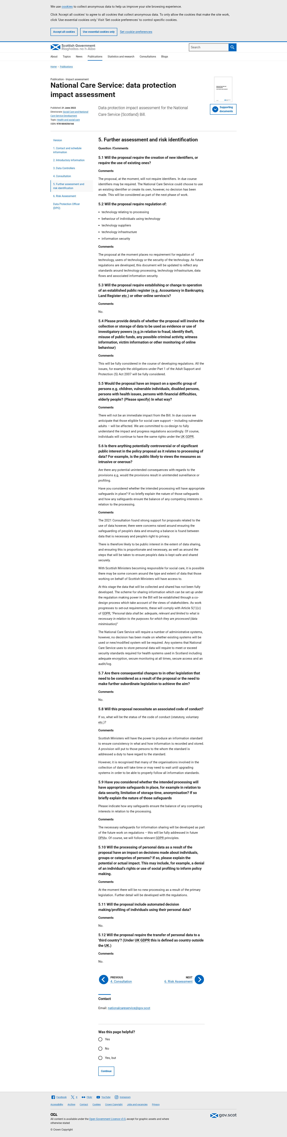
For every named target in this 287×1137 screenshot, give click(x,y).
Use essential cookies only (99, 31)
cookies (67, 6)
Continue (106, 1071)
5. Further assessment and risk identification (68, 186)
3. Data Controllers (64, 168)
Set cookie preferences (136, 32)
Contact (84, 1104)
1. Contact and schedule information (67, 150)
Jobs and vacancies (137, 1104)
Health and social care (68, 119)
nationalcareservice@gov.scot (129, 1008)
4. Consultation (62, 176)
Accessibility (56, 1104)
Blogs (164, 56)
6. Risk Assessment (64, 196)
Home (53, 66)
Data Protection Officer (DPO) (66, 206)
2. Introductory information (69, 160)
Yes (107, 1039)
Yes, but (110, 1058)
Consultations (148, 56)
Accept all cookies (64, 31)
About (53, 56)
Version (57, 140)
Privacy (156, 1104)
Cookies (97, 1104)
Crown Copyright (114, 1104)
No (107, 1048)
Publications (95, 56)
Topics (67, 56)
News (79, 56)
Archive (71, 1104)
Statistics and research (121, 56)
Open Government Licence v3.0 (107, 1119)
